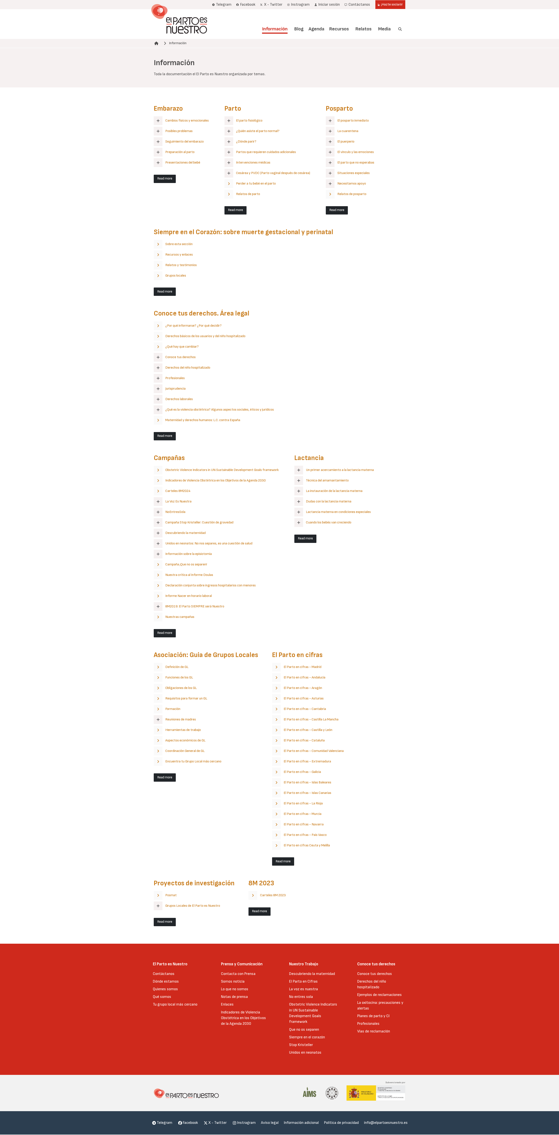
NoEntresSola (175, 512)
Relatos (363, 29)
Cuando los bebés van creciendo (328, 522)
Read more (164, 178)
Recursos (339, 29)
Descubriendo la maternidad (185, 533)
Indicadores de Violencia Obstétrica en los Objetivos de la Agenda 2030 (243, 1018)
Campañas (169, 458)
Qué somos (162, 996)
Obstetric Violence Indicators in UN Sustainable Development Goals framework (313, 1013)
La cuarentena (347, 131)
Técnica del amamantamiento (327, 480)
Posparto (339, 109)
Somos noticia (233, 981)
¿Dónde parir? (246, 141)
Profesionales (175, 378)
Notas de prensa (234, 996)
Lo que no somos (234, 989)
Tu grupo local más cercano (175, 1004)
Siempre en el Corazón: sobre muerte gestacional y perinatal (243, 232)
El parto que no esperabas (355, 162)
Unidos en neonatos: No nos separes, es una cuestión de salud (208, 543)
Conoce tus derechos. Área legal (201, 313)
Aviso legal (270, 1122)
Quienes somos (165, 989)
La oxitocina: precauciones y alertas (380, 1005)
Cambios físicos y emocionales (187, 121)
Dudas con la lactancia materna (328, 501)
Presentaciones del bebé (182, 162)
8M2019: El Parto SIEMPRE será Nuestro (194, 606)
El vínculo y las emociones (355, 152)
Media (384, 29)
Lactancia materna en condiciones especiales (338, 512)
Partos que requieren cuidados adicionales (266, 152)
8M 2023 (261, 883)
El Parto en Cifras (303, 981)
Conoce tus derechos (180, 357)
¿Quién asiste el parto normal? (258, 131)
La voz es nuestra (303, 989)
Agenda (316, 29)
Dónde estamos (166, 981)
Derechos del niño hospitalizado (187, 368)
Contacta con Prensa (238, 973)
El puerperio (345, 141)
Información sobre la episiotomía (188, 554)
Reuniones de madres (180, 719)
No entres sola (301, 996)
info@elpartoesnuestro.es (386, 1122)
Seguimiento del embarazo (184, 141)
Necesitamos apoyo (351, 183)
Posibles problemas (179, 131)
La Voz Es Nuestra (178, 501)
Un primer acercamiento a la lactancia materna (340, 470)
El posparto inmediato (353, 121)
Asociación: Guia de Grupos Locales (206, 655)
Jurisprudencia (175, 389)
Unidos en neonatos (305, 1052)
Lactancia (309, 458)
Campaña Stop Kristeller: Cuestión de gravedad (199, 522)
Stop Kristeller (301, 1045)
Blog (299, 29)
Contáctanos (163, 973)
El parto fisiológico (249, 121)
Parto (232, 109)
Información (275, 29)
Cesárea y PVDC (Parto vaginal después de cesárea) (273, 173)
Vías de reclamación (373, 1031)
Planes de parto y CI (373, 1016)
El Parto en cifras (297, 655)
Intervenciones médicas (253, 162)
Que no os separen (304, 1029)
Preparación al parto (180, 152)
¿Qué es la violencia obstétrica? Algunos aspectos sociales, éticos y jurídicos (219, 410)
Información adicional (301, 1122)
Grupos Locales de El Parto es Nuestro (192, 906)
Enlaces (227, 1004)
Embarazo (168, 109)
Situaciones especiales (353, 173)
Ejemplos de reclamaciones (379, 994)
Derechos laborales (179, 399)
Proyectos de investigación (194, 883)
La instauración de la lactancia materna (334, 491)
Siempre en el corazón (307, 1037)
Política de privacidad (341, 1122)
